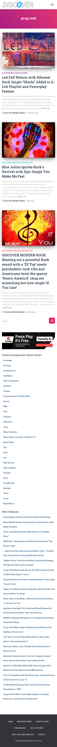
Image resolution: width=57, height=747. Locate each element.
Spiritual (7, 488)
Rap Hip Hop (8, 463)
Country (6, 391)
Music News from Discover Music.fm (17, 163)
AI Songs (7, 366)
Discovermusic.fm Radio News (14, 73)
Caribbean (7, 376)
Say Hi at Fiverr (36, 728)
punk (5, 452)
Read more (45, 108)
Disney (6, 401)
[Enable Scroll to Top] (51, 741)
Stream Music (20, 728)
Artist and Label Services (23, 734)
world (5, 498)
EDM (5, 406)
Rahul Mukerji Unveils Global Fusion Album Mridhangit (26, 517)
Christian (7, 386)
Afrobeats (7, 360)
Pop (5, 447)
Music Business (10, 432)
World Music (8, 504)
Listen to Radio (42, 722)
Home (10, 722)
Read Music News (24, 722)
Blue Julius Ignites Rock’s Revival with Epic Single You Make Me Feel (26, 172)
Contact (41, 734)
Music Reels (8, 442)
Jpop (5, 427)
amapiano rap (9, 371)
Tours (5, 493)
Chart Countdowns (11, 381)
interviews (7, 422)
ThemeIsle (37, 741)
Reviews (6, 473)
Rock (5, 478)
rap (4, 457)
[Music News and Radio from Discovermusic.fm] (19, 4)
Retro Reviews (9, 468)
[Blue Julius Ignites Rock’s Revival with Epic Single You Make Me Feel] (28, 140)
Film (5, 412)
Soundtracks (8, 483)
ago (31, 113)
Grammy (7, 417)
